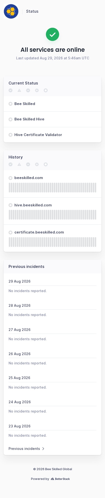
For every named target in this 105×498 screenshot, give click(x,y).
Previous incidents (24, 448)
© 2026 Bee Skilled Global (52, 469)
